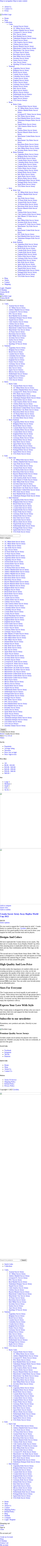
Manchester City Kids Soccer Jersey (25, 488)
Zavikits (23, 928)
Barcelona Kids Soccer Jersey (27, 206)
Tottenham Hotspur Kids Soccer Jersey (26, 496)
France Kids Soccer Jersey (26, 256)
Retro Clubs (17, 104)
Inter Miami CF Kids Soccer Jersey (25, 480)
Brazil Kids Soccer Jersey (26, 248)
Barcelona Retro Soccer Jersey (28, 144)
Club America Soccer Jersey (23, 42)
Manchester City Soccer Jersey (23, 50)
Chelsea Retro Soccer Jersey (27, 130)
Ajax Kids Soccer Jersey (25, 198)
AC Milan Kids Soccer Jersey (27, 192)
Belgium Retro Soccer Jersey (27, 156)
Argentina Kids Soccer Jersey (27, 244)
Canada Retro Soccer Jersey (27, 160)
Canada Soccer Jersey (20, 74)
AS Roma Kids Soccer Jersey (27, 204)
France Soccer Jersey (20, 82)
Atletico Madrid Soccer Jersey (23, 30)
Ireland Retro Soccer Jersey (26, 172)
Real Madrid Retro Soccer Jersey (28, 118)
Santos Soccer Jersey (20, 60)
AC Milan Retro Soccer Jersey (28, 108)
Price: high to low (10, 754)
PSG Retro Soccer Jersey (26, 116)
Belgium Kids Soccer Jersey (27, 246)
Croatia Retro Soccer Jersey (27, 164)
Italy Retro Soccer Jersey (26, 174)
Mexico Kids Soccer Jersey (26, 266)
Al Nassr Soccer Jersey (21, 52)
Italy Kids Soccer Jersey (25, 262)
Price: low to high (10, 752)
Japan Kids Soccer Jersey (26, 264)
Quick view (4, 908)
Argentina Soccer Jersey (21, 68)
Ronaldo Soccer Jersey (12, 708)
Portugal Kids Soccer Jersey (27, 272)
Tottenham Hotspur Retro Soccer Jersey (27, 398)
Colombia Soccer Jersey (21, 76)
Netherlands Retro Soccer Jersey (28, 180)
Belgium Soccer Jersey (21, 70)
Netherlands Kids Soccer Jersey (28, 270)
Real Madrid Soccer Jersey (22, 36)
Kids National (18, 242)
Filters (2, 738)
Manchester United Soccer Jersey (24, 48)
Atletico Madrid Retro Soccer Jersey (25, 390)
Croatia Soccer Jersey (20, 78)
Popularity (7, 746)
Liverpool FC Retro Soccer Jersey (29, 114)
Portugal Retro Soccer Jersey (27, 182)
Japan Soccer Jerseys (20, 90)
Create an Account (6, 1537)
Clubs (11, 24)
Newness (7, 750)
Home (2, 734)
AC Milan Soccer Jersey (21, 28)
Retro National (18, 152)
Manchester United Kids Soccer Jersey (26, 490)
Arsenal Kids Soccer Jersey (26, 202)
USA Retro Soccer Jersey (26, 186)
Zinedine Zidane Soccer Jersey (15, 726)
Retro (11, 102)
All (5, 763)
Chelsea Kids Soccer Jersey (27, 212)
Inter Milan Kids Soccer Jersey (28, 220)
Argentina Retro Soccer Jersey (27, 154)
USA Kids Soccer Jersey (26, 276)
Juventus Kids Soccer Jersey (27, 222)
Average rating (9, 748)
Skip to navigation (6, 1)
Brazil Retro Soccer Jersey (26, 158)
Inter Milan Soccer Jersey (22, 56)
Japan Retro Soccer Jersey (26, 176)
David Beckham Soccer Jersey (14, 616)
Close (2, 1525)
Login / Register (10, 1520)
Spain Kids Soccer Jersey (26, 274)
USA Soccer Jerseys (20, 100)
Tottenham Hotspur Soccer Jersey (24, 38)
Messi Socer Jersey (10, 680)
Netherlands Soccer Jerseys (22, 94)
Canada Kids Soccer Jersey (26, 250)
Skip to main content (20, 1)
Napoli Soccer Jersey (20, 40)
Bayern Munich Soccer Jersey (23, 46)
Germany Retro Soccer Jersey (27, 170)
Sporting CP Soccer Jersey (22, 64)
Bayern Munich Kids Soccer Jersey (25, 474)
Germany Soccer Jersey (21, 84)
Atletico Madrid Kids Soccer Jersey (25, 462)
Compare (7, 1518)
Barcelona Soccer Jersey (21, 54)
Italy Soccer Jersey (19, 88)
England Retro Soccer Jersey (27, 166)
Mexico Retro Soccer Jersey (27, 178)
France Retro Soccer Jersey (26, 168)
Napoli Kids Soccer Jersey (26, 268)
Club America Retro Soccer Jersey (25, 402)
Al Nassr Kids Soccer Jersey (27, 200)
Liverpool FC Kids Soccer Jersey (28, 224)
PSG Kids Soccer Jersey (25, 234)
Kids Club (16, 190)
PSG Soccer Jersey (19, 34)
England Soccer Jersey (21, 80)
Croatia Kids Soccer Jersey (26, 252)
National (12, 66)
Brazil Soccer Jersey (20, 72)
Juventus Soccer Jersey (21, 58)
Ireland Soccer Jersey (20, 86)
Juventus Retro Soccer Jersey (27, 150)
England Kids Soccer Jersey (27, 254)
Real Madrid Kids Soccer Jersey (28, 236)
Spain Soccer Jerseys (20, 98)
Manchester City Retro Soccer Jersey (26, 410)
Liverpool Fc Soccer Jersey (22, 32)
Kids (10, 188)
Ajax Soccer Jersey (19, 62)
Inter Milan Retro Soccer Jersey (28, 148)
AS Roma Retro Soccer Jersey (27, 146)
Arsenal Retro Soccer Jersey (27, 106)
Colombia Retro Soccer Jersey (27, 162)
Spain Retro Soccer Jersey (26, 184)
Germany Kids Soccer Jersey (27, 258)
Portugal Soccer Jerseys (21, 96)
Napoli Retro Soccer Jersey (26, 124)
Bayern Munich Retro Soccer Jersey (25, 406)
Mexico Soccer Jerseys (21, 92)
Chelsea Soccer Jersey (20, 44)
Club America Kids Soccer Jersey (29, 214)
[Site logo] (5, 14)
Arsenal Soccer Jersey (20, 26)
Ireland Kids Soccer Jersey (26, 260)
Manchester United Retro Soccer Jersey (26, 408)
